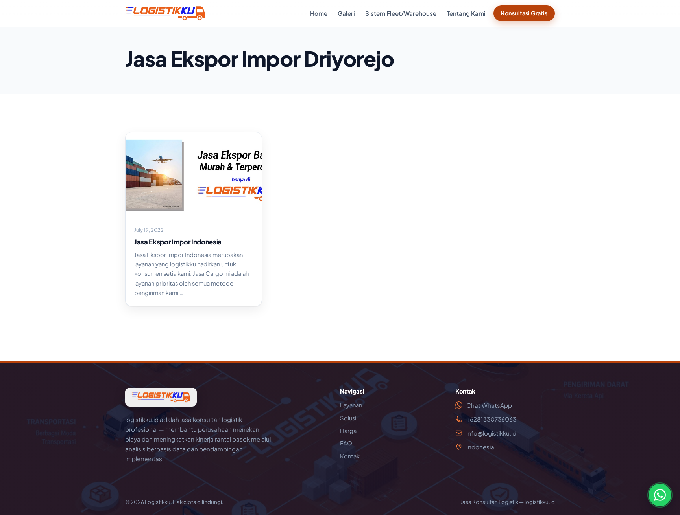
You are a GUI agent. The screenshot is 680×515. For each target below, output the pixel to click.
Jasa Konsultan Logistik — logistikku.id (507, 502)
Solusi (348, 418)
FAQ (346, 443)
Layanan (351, 405)
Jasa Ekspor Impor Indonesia (178, 242)
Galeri (346, 13)
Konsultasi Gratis (524, 12)
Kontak (350, 456)
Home (318, 13)
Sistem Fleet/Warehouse (400, 13)
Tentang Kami (466, 13)
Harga (348, 430)
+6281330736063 (491, 419)
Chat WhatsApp (489, 405)
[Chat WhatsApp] (660, 495)
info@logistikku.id (491, 433)
